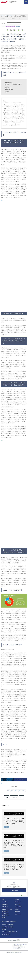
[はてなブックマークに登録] (15, 29)
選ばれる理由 (5, 904)
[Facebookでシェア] (8, 29)
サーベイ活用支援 (5, 934)
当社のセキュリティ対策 (7, 909)
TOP (2, 15)
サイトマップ (5, 906)
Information (4, 901)
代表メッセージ (18, 901)
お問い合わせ (17, 914)
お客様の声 (17, 909)
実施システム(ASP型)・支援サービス (10, 931)
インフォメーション (8, 15)
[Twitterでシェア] (12, 29)
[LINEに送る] (19, 29)
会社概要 (17, 899)
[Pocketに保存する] (23, 29)
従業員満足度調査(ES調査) (7, 924)
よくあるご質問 (18, 906)
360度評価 (4, 929)
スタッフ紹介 (17, 904)
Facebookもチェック (12, 940)
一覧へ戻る (14, 797)
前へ (7, 797)
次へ (21, 797)
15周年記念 (17, 911)
